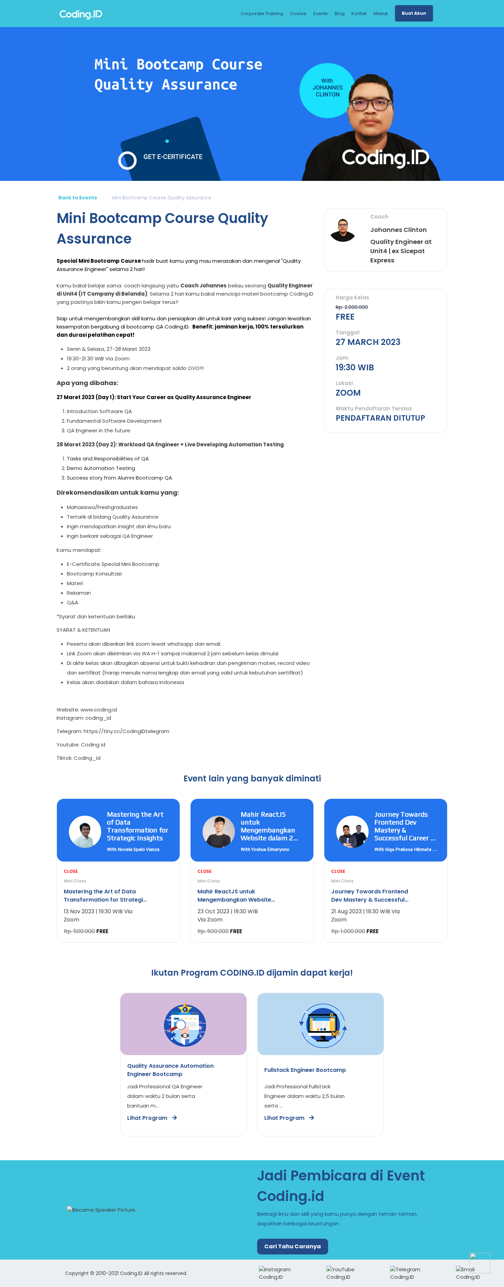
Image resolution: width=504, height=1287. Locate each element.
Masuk (381, 13)
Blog (340, 13)
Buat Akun (414, 13)
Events (320, 13)
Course (298, 13)
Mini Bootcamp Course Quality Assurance (161, 197)
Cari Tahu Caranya (292, 1246)
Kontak (359, 13)
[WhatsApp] (480, 1263)
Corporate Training (262, 13)
